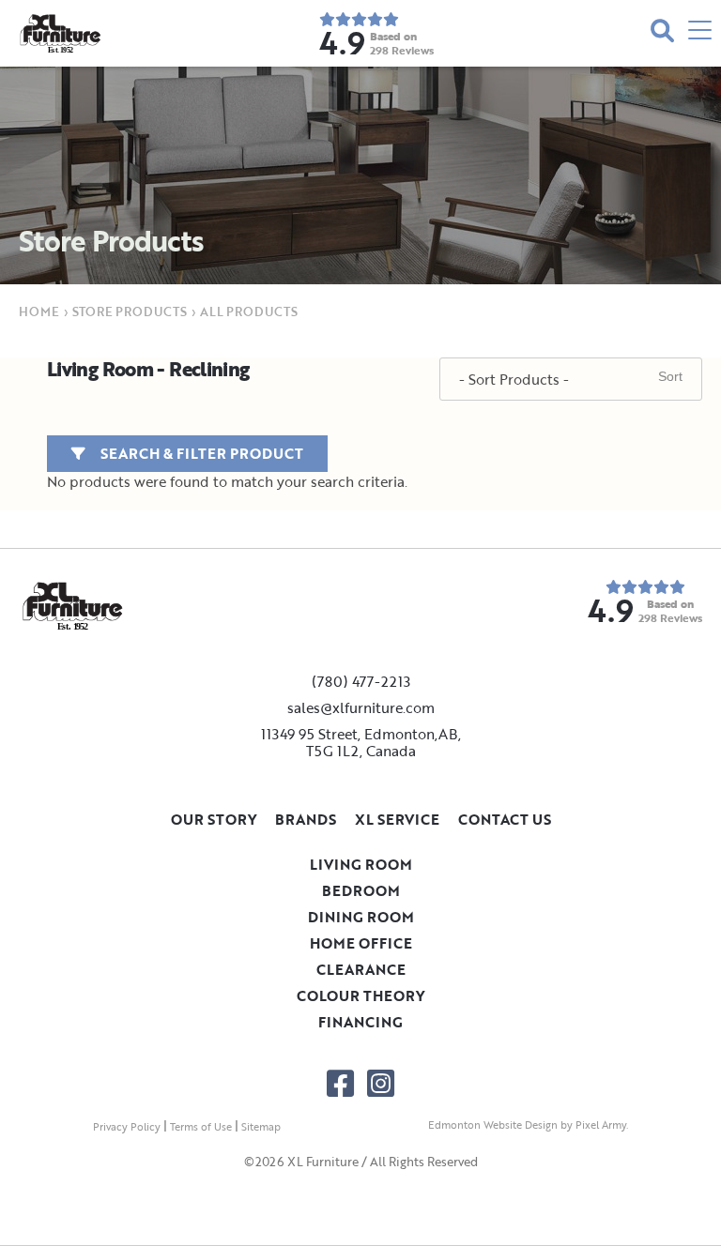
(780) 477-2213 (361, 681)
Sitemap (261, 1126)
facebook (340, 1083)
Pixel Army (600, 1124)
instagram (380, 1083)
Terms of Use (201, 1126)
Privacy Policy (127, 1126)
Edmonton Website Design (493, 1124)
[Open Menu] (700, 33)
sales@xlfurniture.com (361, 707)
